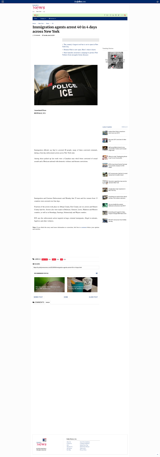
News (47, 23)
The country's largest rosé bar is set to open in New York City (80, 45)
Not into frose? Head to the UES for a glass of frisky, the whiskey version (82, 287)
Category (42, 18)
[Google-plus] (107, 15)
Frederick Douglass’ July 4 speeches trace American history (115, 61)
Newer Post (38, 297)
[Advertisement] (97, 8)
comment (84, 227)
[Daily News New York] (39, 11)
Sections (52, 18)
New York (41, 23)
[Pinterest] (116, 15)
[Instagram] (110, 15)
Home (35, 18)
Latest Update (107, 127)
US (52, 23)
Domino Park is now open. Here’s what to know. (80, 49)
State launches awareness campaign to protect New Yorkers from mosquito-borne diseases (80, 53)
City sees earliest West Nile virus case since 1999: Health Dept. (48, 287)
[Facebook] (104, 15)
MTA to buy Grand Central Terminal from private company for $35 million (117, 166)
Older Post (93, 297)
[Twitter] (118, 15)
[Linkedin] (113, 15)
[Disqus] (66, 325)
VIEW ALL (124, 127)
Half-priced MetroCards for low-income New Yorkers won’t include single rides (117, 149)
